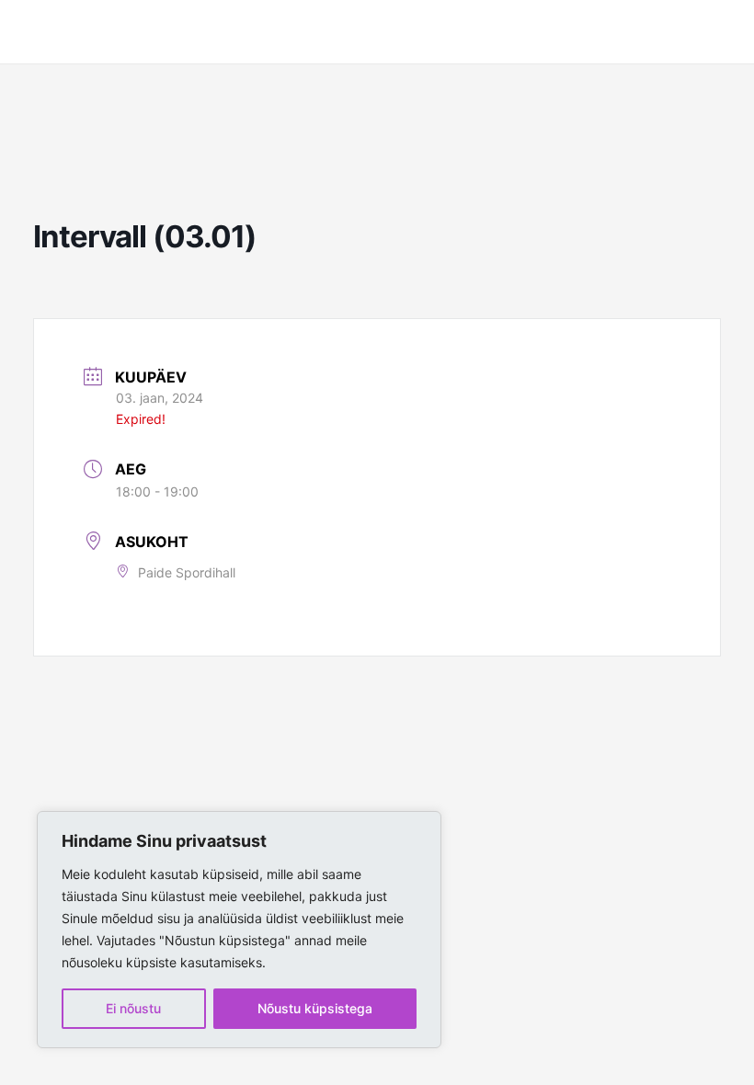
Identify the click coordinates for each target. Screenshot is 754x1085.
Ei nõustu (133, 1008)
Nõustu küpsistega (314, 1008)
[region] (239, 929)
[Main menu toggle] (713, 31)
